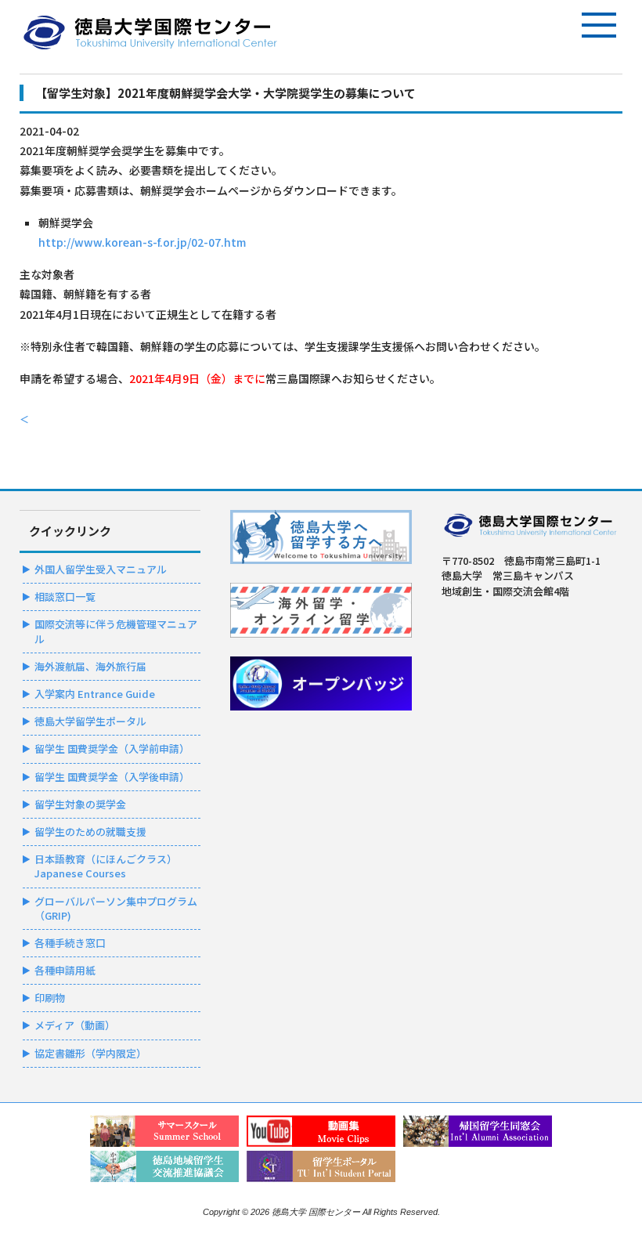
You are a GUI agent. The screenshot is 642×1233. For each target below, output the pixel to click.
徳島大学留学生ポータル (90, 721)
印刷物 (49, 997)
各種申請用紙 (65, 970)
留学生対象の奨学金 (80, 804)
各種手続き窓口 (70, 942)
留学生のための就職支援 (90, 831)
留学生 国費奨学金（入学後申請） (111, 776)
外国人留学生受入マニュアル (100, 569)
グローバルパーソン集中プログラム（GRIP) (115, 908)
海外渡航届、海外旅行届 (90, 666)
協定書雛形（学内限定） (90, 1053)
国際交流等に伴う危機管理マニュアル (115, 630)
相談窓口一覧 (65, 596)
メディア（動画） (74, 1025)
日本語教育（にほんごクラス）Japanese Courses (105, 866)
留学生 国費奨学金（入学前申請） (111, 748)
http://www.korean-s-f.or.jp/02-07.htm (142, 242)
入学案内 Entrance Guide (94, 693)
